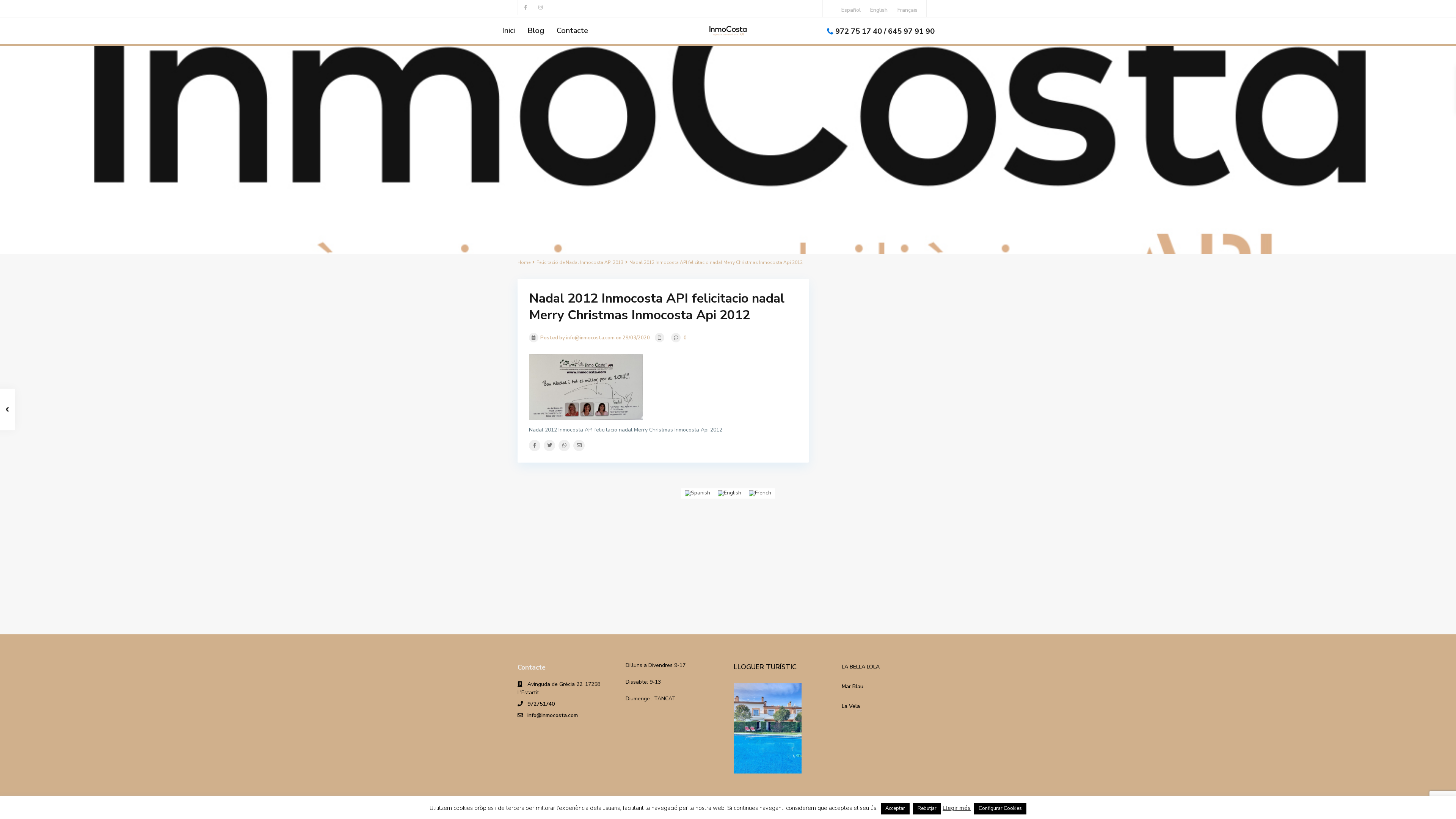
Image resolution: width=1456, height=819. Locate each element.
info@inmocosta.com (552, 715)
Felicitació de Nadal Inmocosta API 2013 (580, 262)
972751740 (541, 704)
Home (524, 262)
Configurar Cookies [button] (1000, 808)
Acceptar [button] (895, 808)
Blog (535, 30)
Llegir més (957, 808)
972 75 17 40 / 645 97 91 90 (885, 31)
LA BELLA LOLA (861, 666)
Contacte (572, 30)
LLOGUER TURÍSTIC (765, 667)
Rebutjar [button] (927, 808)
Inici (508, 30)
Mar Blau (852, 686)
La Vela (851, 706)
